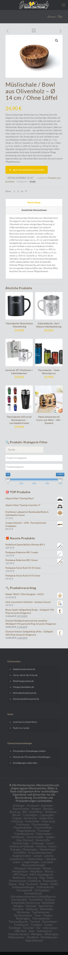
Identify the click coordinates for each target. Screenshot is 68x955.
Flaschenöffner (43, 827)
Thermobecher (41, 918)
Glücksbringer (20, 843)
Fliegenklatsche (26, 830)
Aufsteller (47, 805)
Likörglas (50, 859)
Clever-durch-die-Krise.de (25, 675)
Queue (12, 884)
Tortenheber (49, 921)
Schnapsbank (25, 890)
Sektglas (18, 906)
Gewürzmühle (34, 837)
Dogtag (17, 818)
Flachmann (23, 824)
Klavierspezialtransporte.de (26, 699)
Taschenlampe (40, 912)
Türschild (28, 928)
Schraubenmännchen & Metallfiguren (33, 896)
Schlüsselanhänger (23, 887)
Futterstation (44, 834)
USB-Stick (20, 931)
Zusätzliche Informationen (34, 210)
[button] (56, 40)
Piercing (32, 877)
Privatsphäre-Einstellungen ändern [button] (29, 751)
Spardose (18, 909)
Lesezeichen (17, 859)
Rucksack (32, 884)
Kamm (53, 846)
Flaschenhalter (41, 824)
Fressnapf (44, 830)
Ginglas (50, 837)
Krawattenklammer (40, 852)
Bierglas (48, 808)
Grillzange (38, 843)
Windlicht (32, 937)
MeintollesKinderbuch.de (24, 693)
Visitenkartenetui (18, 934)
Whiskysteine (16, 937)
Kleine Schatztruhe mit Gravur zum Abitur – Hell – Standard (48, 420)
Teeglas (47, 915)
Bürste (16, 815)
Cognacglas (47, 815)
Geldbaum (18, 837)
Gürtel (50, 843)
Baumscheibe (21, 808)
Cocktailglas (30, 815)
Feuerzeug (48, 821)
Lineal (16, 862)
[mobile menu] (63, 5)
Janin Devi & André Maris (25, 722)
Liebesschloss (35, 859)
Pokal (50, 877)
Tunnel (48, 924)
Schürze (49, 899)
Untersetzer (50, 928)
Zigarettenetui (34, 940)
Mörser (49, 871)
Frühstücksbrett (24, 834)
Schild (53, 884)
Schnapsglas (42, 890)
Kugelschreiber (22, 855)
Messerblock (20, 871)
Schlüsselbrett (45, 887)
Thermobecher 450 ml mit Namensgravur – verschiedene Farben (19, 420)
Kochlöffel (20, 852)
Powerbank (50, 881)
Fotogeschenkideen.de (23, 687)
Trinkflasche (21, 924)
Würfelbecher (49, 937)
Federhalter (32, 821)
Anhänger (19, 805)
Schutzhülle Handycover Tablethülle (33, 903)
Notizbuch (19, 877)
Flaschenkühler (23, 827)
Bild (24, 812)
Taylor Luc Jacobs (21, 728)
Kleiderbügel (47, 849)
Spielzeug (31, 909)
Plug (42, 877)
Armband (33, 805)
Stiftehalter (46, 909)
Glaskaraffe (42, 840)
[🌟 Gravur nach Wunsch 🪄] (34, 5)
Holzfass (41, 846)
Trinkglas (36, 924)
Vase (31, 931)
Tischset (35, 921)
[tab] (34, 202)
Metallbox (36, 871)
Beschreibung (34, 202)
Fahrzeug (17, 821)
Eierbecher (30, 818)
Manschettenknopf (32, 865)
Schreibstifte (19, 899)
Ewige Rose (46, 818)
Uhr (38, 928)
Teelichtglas (23, 918)
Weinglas (36, 934)
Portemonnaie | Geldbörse (25, 881)
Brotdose (50, 812)
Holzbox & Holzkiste (21, 846)
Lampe (37, 855)
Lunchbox (47, 862)
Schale (32, 181)
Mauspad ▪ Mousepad (27, 868)
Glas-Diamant (24, 840)
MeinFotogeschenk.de (23, 681)
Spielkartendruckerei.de (24, 669)
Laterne (48, 855)
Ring (21, 884)
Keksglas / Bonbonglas (23, 849)
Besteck (36, 808)
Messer (47, 868)
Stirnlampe (23, 912)
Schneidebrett (33, 893)
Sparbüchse (45, 906)
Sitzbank (31, 906)
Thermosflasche (18, 921)
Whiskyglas (51, 934)
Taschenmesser (23, 915)
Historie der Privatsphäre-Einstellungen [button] (31, 757)
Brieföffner (36, 812)
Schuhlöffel (36, 899)
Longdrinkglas (30, 862)
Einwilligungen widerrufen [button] (25, 763)
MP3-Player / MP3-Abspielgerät (33, 874)
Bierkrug (15, 812)
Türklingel (15, 928)
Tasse (37, 915)
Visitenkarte (44, 931)
